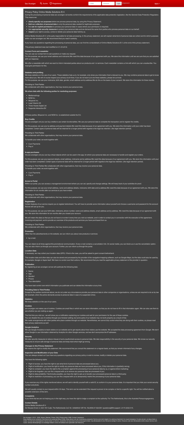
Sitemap (48, 417)
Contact (74, 417)
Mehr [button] (157, 3)
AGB (69, 417)
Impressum (81, 417)
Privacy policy (64, 417)
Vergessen (126, 3)
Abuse (43, 417)
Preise (53, 417)
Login (118, 3)
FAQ (57, 417)
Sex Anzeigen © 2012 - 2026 (31, 417)
